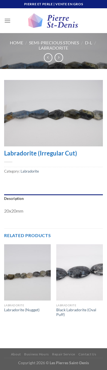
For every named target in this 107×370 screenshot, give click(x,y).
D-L (88, 42)
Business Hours (36, 354)
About (16, 354)
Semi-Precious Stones (54, 42)
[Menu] (7, 20)
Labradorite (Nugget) (22, 310)
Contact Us (87, 354)
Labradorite (53, 47)
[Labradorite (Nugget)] (27, 272)
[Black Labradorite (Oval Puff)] (79, 272)
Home (16, 42)
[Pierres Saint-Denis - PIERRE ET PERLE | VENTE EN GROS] (53, 20)
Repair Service (63, 354)
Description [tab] (14, 198)
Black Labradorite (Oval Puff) (76, 312)
